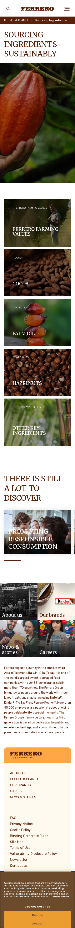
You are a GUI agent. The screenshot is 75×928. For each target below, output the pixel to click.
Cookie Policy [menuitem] (20, 830)
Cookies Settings (37, 906)
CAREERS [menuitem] (17, 791)
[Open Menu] (66, 9)
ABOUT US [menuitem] (18, 773)
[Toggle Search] (8, 9)
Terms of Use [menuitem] (20, 848)
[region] (37, 899)
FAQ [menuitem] (13, 818)
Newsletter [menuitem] (18, 860)
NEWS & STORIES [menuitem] (23, 797)
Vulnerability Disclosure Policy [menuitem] (33, 854)
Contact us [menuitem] (19, 866)
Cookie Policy (60, 896)
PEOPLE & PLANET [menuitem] (24, 779)
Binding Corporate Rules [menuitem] (29, 836)
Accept (37, 923)
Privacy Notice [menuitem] (21, 824)
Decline (37, 915)
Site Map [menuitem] (16, 842)
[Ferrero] (37, 9)
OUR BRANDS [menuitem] (20, 785)
